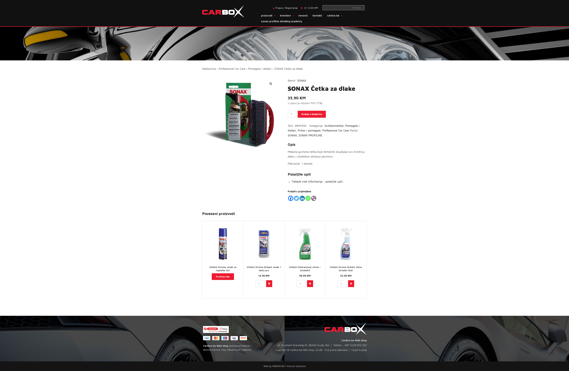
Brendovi (285, 15)
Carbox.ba (333, 15)
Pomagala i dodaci (259, 68)
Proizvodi (266, 15)
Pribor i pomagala (309, 130)
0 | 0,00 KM (311, 8)
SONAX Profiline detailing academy (281, 21)
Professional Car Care (232, 68)
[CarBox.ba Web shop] (225, 11)
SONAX (301, 80)
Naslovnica (209, 68)
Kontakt (317, 15)
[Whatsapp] (308, 198)
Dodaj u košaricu (311, 114)
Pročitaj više (223, 276)
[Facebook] (290, 198)
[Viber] (313, 198)
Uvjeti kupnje (359, 349)
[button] (271, 83)
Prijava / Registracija (286, 8)
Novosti (303, 15)
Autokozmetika (334, 125)
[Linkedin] (302, 198)
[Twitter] (296, 198)
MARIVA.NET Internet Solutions (289, 366)
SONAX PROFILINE (310, 135)
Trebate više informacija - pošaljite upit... (316, 181)
